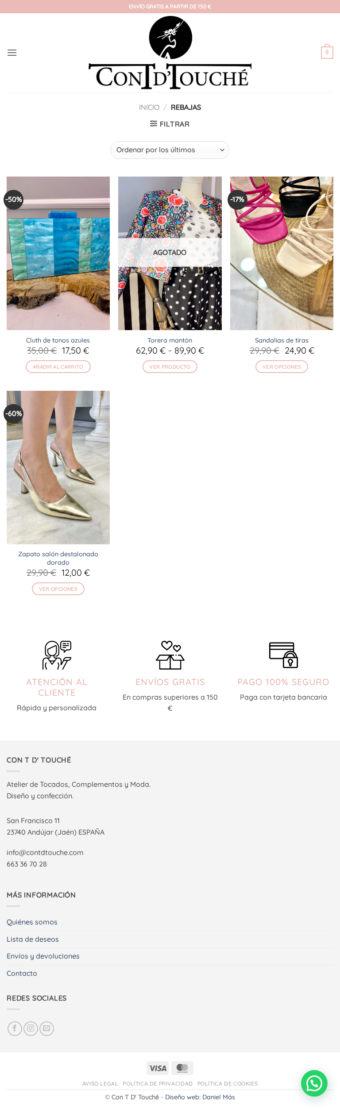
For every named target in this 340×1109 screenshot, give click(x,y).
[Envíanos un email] (46, 1028)
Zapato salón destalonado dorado (58, 558)
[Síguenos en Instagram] (30, 1028)
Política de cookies (227, 1083)
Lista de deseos (33, 939)
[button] (12, 52)
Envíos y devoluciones (43, 955)
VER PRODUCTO (169, 366)
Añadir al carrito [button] (58, 366)
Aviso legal (100, 1083)
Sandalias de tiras (282, 340)
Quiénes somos (32, 921)
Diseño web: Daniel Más (200, 1097)
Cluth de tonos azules (58, 340)
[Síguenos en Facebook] (15, 1028)
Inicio (149, 107)
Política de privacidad (158, 1083)
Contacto (22, 973)
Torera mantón (169, 340)
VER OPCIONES (282, 366)
